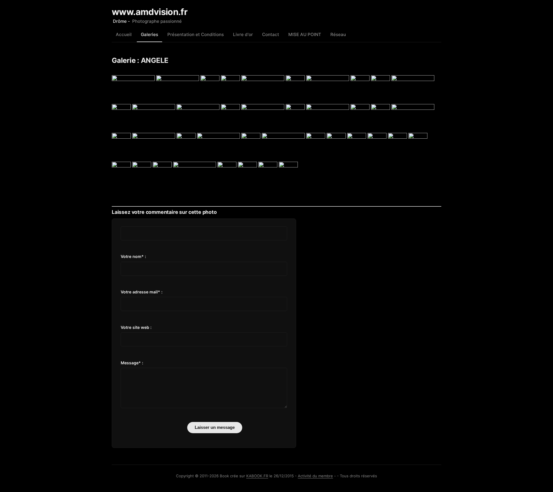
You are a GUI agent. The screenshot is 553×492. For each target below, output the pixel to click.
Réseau (338, 34)
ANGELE (155, 60)
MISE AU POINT (304, 34)
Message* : (132, 362)
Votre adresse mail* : (141, 291)
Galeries (149, 34)
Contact (270, 34)
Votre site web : (136, 327)
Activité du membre (315, 476)
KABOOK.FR (257, 476)
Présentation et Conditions (195, 34)
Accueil (124, 34)
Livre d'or (243, 34)
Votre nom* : (133, 256)
